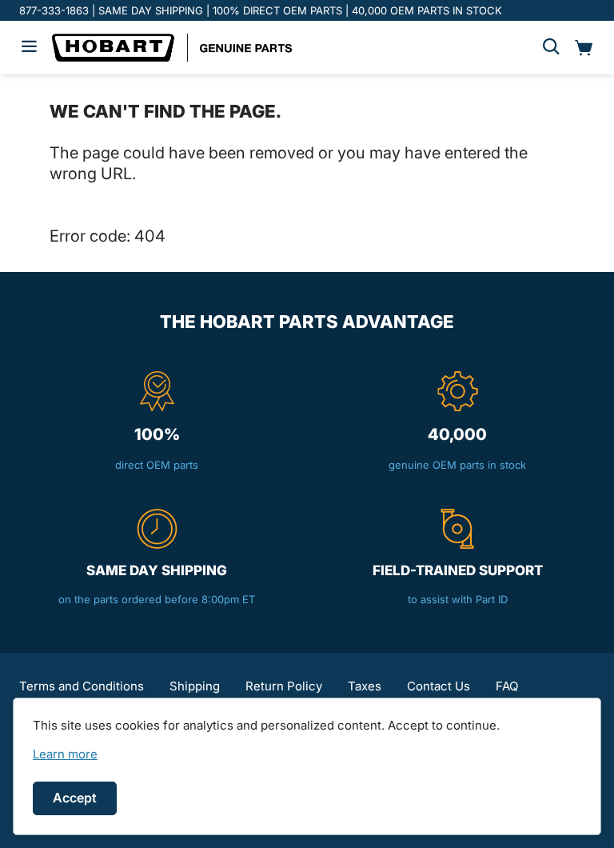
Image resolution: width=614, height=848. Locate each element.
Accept (75, 798)
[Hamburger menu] (29, 47)
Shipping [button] (194, 686)
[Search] (550, 47)
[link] (65, 754)
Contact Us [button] (438, 686)
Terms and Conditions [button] (81, 686)
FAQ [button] (507, 686)
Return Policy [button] (283, 686)
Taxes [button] (364, 686)
